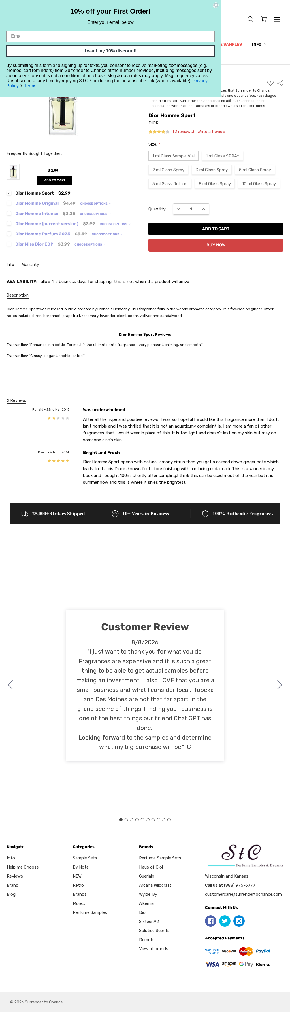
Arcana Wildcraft (155, 885)
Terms (30, 85)
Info (257, 44)
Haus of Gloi (151, 867)
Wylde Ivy (148, 894)
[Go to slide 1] (121, 819)
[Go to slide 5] (142, 819)
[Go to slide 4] (137, 819)
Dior (143, 912)
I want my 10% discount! (111, 50)
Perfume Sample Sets (160, 858)
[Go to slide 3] (131, 819)
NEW (77, 876)
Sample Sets (85, 858)
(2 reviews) (183, 131)
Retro (78, 885)
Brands (80, 894)
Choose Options (94, 204)
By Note (81, 867)
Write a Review (211, 131)
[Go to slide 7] (153, 819)
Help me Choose (23, 867)
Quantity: (157, 209)
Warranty (30, 264)
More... (79, 903)
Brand (12, 885)
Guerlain (146, 876)
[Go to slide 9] (163, 819)
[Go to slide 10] (10, 685)
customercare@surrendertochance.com (243, 894)
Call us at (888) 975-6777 (230, 885)
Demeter (147, 939)
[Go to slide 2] (279, 685)
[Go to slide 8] (158, 819)
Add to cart (54, 180)
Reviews (15, 876)
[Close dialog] (216, 5)
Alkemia (146, 903)
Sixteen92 (149, 921)
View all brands (153, 948)
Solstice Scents (154, 930)
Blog (11, 894)
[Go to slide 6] (147, 819)
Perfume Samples (223, 44)
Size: (154, 144)
